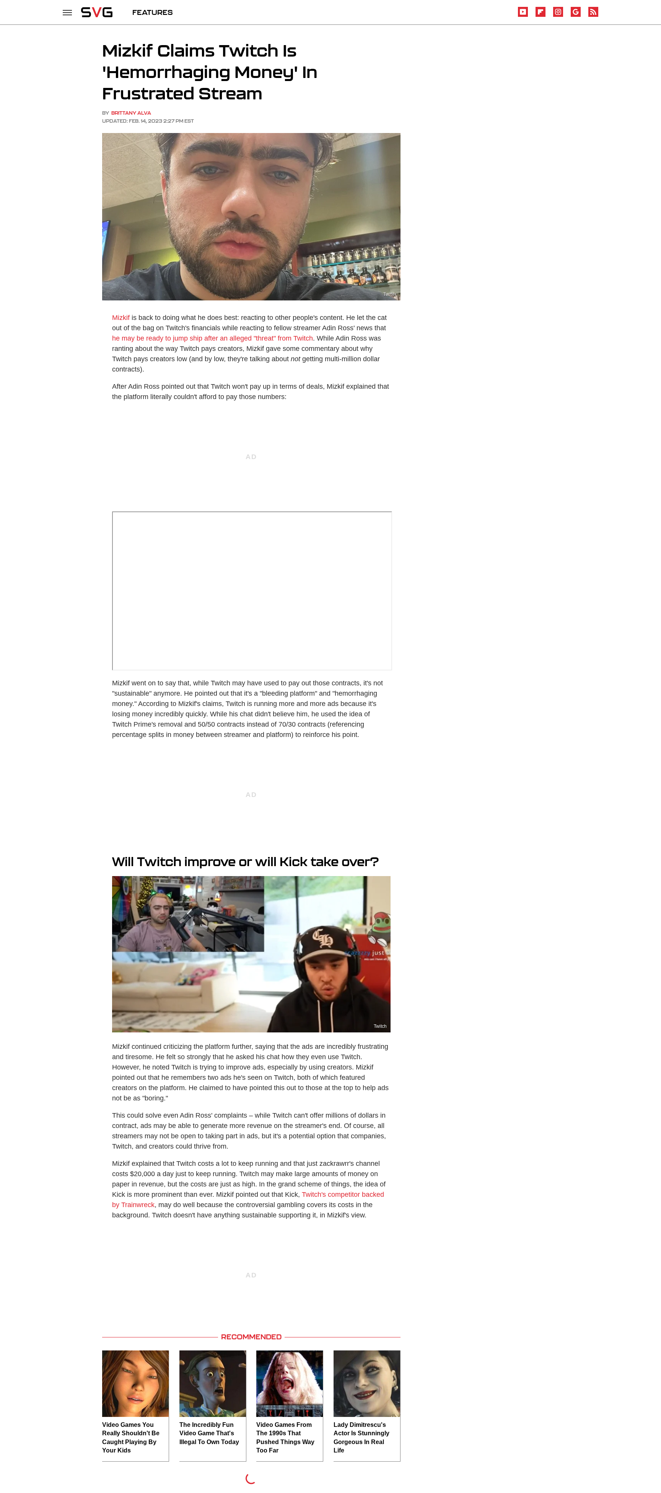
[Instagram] (558, 15)
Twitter (390, 294)
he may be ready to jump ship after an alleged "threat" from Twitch (212, 338)
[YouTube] (523, 15)
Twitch (380, 1026)
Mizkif (121, 317)
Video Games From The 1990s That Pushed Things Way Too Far (285, 1438)
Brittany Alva (131, 113)
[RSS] (593, 15)
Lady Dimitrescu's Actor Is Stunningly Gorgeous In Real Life (361, 1438)
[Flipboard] (540, 15)
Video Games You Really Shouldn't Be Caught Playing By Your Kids (131, 1438)
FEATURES (152, 12)
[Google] (576, 15)
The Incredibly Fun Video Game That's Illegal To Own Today (209, 1433)
